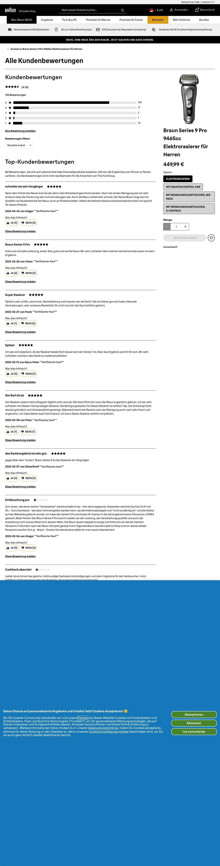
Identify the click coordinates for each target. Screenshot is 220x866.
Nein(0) (30, 222)
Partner (83, 718)
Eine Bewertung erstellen (20, 131)
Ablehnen (194, 723)
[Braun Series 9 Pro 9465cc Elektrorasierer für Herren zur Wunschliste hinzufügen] (211, 238)
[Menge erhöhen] (185, 226)
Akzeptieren (194, 714)
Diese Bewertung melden (20, 231)
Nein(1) (30, 431)
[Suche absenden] (122, 10)
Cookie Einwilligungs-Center (109, 731)
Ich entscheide (194, 731)
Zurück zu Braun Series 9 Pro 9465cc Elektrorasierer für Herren (46, 48)
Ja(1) (13, 323)
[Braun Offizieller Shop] (20, 10)
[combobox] (92, 10)
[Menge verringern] (167, 226)
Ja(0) (13, 222)
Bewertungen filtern (17, 138)
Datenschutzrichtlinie (103, 728)
